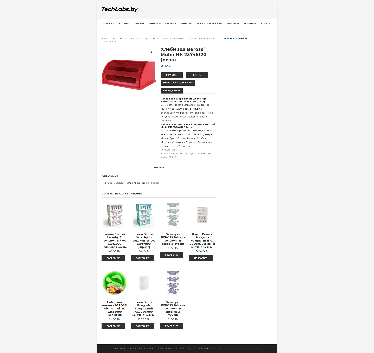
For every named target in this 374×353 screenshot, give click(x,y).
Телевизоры (233, 24)
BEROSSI (173, 157)
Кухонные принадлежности (127, 38)
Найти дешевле (171, 91)
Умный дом (186, 24)
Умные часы (154, 24)
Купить (197, 75)
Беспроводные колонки (210, 24)
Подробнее (113, 258)
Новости (265, 24)
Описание (158, 167)
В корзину (171, 75)
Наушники (170, 24)
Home (105, 38)
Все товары (250, 24)
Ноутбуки (124, 24)
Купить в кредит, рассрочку (178, 83)
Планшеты (138, 24)
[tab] (158, 167)
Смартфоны (108, 24)
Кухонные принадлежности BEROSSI (164, 38)
